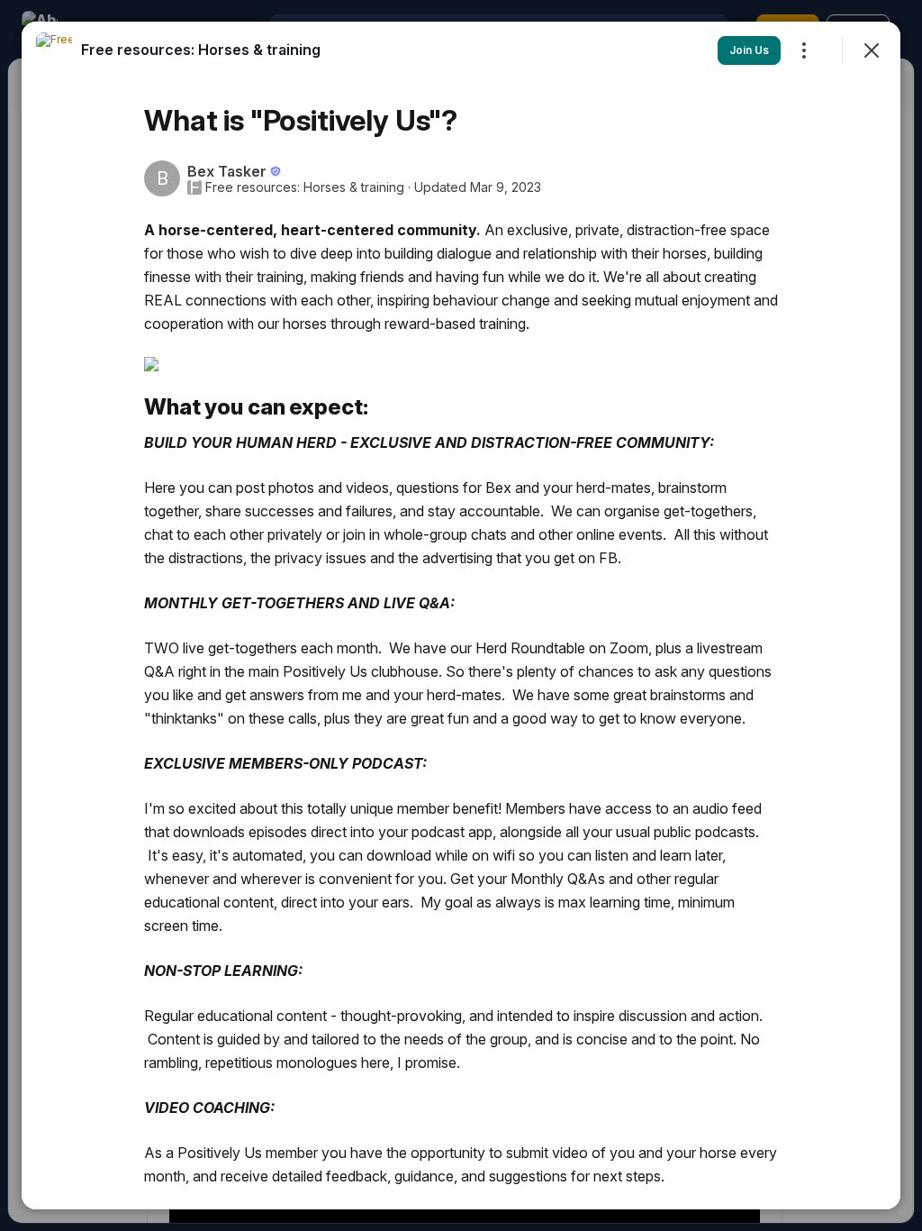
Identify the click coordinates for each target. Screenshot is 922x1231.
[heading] (201, 49)
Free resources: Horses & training (304, 187)
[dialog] (461, 615)
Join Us (749, 50)
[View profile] (54, 50)
